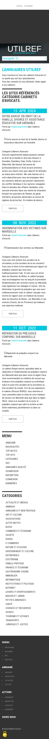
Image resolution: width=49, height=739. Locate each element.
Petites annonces (16, 600)
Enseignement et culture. (20, 551)
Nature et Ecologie (16, 547)
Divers (9, 539)
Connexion (12, 479)
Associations (13, 518)
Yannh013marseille (19, 235)
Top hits (10, 454)
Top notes (11, 450)
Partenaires (9, 647)
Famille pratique (15, 563)
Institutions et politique (20, 583)
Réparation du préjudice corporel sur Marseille (19, 335)
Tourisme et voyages (17, 616)
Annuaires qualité (16, 467)
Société (10, 535)
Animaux (10, 506)
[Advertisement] (24, 26)
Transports (12, 620)
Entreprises (12, 555)
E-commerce (12, 543)
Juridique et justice (17, 624)
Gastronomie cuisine (17, 571)
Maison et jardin (15, 595)
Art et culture (14, 514)
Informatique (13, 579)
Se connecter (28, 6)
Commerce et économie (18, 530)
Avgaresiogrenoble (19, 126)
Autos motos (13, 522)
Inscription (12, 475)
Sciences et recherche (18, 608)
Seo (8, 463)
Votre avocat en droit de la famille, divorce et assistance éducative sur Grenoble (23, 120)
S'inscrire (19, 6)
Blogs (9, 526)
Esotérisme (12, 559)
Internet (11, 587)
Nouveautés (12, 446)
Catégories (12, 458)
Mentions (8, 660)
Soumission (12, 471)
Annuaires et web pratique (21, 510)
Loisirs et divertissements (20, 591)
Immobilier (11, 575)
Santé (9, 604)
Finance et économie (17, 567)
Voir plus (13, 208)
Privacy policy (14, 729)
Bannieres (11, 483)
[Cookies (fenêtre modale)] (5, 734)
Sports (10, 612)
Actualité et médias (17, 502)
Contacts (9, 705)
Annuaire (11, 442)
